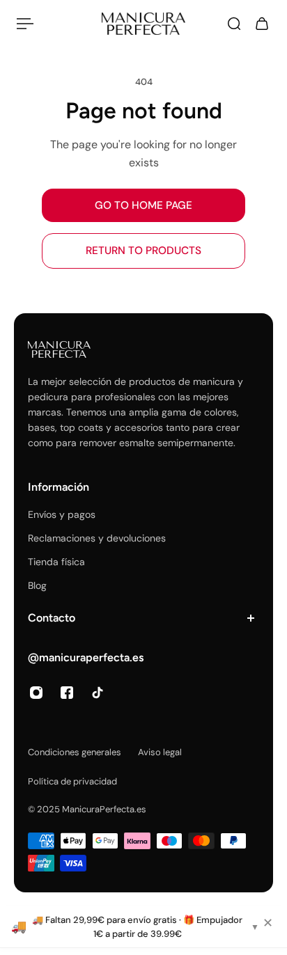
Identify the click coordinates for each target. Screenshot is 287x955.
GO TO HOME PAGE (143, 205)
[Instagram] (36, 692)
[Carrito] (262, 23)
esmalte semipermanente (176, 442)
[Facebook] (67, 692)
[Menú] (25, 23)
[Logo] (143, 23)
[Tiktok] (97, 692)
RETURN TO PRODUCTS (143, 251)
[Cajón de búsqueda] (234, 23)
